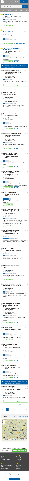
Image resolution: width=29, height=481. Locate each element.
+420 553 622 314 (9, 109)
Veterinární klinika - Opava (11, 70)
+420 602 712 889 (9, 404)
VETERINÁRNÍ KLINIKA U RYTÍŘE (10, 345)
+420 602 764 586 (9, 339)
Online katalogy (19, 457)
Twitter (18, 466)
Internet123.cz (19, 456)
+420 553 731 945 (9, 279)
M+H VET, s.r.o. (7, 327)
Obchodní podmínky (5, 459)
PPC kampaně (18, 459)
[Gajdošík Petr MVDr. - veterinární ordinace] (23, 429)
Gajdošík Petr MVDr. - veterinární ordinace (9, 387)
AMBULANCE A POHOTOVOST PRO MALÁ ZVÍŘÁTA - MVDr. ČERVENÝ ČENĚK (12, 211)
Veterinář (7, 17)
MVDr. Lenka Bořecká (9, 192)
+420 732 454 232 (9, 148)
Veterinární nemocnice (10, 114)
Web (17, 43)
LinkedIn (19, 468)
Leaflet (3, 439)
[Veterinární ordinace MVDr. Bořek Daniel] (5, 427)
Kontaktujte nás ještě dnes (15, 85)
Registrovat (24, 2)
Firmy (2, 10)
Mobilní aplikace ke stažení (6, 465)
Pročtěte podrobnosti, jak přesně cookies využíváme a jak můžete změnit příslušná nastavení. (14, 474)
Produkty (9, 10)
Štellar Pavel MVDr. (9, 249)
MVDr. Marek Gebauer (9, 365)
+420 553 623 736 (9, 261)
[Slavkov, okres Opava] (22, 428)
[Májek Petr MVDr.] (19, 433)
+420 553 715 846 (9, 360)
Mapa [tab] (6, 416)
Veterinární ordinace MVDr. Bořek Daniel (11, 48)
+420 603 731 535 (9, 225)
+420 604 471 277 (9, 166)
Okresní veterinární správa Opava (11, 266)
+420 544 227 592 (9, 25)
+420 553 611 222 (9, 322)
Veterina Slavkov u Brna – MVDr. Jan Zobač (11, 30)
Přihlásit (17, 2)
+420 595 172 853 (9, 204)
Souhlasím (14, 479)
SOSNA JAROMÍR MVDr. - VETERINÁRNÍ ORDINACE (10, 153)
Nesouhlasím (14, 476)
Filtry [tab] (15, 416)
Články (21, 10)
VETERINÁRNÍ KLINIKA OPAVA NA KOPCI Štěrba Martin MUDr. (11, 305)
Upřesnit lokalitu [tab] (24, 416)
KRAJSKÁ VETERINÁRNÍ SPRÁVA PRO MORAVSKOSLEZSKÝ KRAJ (12, 284)
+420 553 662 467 (9, 128)
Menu (15, 10)
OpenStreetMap (18, 439)
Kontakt (2, 456)
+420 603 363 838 (9, 43)
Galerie (23, 43)
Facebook (19, 465)
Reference (3, 457)
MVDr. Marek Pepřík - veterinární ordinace (9, 93)
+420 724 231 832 (9, 377)
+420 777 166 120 (9, 61)
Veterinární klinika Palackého (12, 133)
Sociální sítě (18, 460)
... (19, 409)
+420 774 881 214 (9, 244)
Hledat (25, 6)
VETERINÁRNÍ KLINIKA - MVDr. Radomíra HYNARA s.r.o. (12, 172)
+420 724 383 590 (9, 88)
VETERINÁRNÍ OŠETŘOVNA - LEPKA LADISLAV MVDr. (11, 231)
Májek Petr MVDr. (8, 14)
